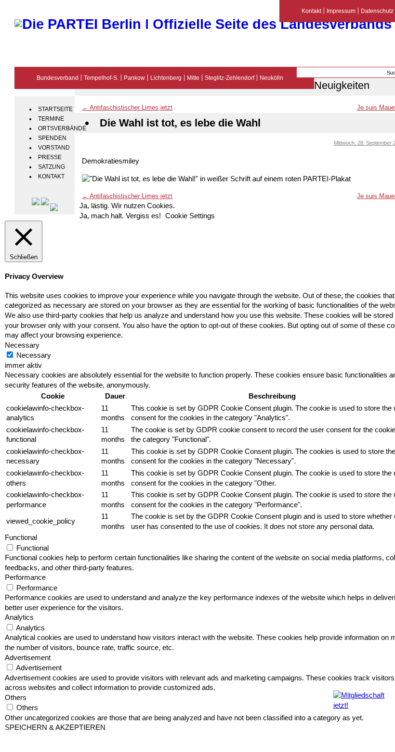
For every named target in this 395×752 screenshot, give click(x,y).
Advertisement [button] (28, 658)
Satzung (51, 166)
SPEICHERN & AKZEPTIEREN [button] (55, 727)
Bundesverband (58, 78)
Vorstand (54, 147)
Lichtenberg (166, 78)
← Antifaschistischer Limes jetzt (127, 107)
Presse (50, 157)
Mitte (193, 78)
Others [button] (15, 698)
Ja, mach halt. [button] (101, 216)
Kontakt (51, 176)
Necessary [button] (22, 345)
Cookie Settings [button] (190, 216)
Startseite (55, 109)
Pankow (134, 78)
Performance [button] (25, 577)
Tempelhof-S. (101, 78)
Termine (51, 118)
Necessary (33, 355)
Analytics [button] (19, 617)
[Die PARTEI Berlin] (203, 24)
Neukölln (271, 78)
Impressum (341, 11)
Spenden (52, 138)
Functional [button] (21, 537)
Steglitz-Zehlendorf (229, 78)
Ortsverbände (55, 128)
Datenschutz (377, 11)
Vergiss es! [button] (143, 216)
